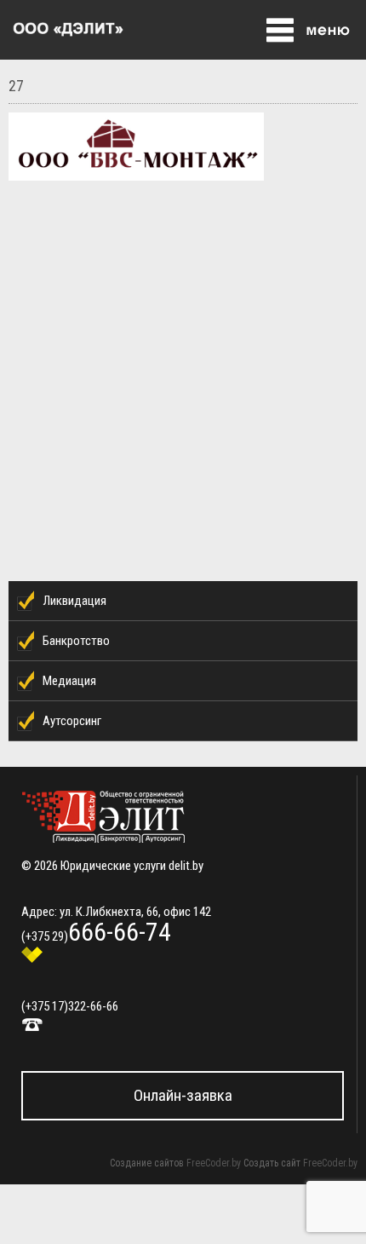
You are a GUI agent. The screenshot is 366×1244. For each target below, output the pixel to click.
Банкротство (76, 640)
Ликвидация (74, 600)
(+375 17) (44, 1006)
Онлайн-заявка (183, 1095)
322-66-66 (93, 1006)
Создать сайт (271, 1163)
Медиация (69, 680)
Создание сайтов (147, 1163)
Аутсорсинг (72, 721)
